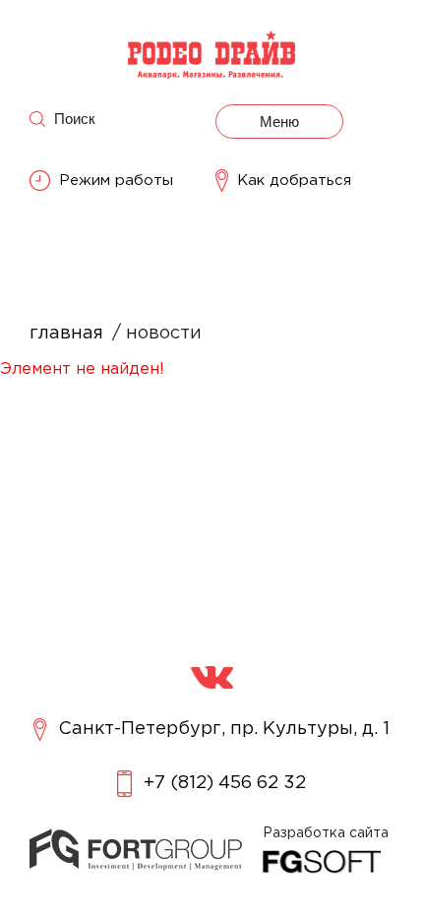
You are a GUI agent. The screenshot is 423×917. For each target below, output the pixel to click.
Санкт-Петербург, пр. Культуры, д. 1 (224, 729)
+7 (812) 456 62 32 (225, 783)
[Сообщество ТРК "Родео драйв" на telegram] (212, 677)
